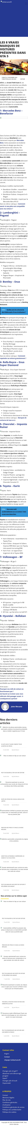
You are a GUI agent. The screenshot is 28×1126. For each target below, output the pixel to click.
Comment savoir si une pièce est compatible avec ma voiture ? (12, 206)
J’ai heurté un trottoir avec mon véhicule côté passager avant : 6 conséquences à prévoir (11, 696)
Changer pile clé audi (9, 1081)
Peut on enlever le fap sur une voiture (12, 772)
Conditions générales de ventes (13, 1107)
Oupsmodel (6, 1083)
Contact (5, 1095)
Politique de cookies (9, 1112)
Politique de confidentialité (11, 1110)
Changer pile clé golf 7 (10, 1071)
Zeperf (4, 1078)
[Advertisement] (14, 22)
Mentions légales (8, 1097)
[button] (26, 3)
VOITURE (22, 79)
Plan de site (6, 1100)
